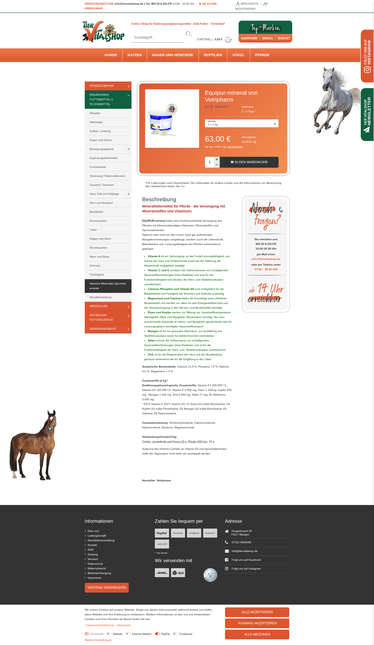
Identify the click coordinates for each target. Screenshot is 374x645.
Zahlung (93, 554)
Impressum (94, 577)
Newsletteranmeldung (101, 540)
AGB (90, 549)
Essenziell (97, 633)
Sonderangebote (103, 328)
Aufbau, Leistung (100, 131)
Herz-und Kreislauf (101, 202)
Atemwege (96, 122)
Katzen (135, 55)
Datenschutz (95, 563)
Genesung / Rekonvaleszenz (107, 175)
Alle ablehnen (257, 634)
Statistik (117, 633)
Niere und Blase (99, 256)
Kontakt (92, 545)
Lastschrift (162, 544)
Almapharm (249, 38)
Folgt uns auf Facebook (246, 559)
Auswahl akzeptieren (257, 623)
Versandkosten (235, 146)
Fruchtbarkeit (98, 166)
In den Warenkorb (251, 162)
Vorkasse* (210, 533)
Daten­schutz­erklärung (100, 625)
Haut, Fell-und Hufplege (104, 193)
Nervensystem (98, 247)
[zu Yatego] (210, 574)
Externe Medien (142, 633)
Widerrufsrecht (97, 568)
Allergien (95, 113)
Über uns (93, 530)
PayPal (165, 633)
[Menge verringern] (217, 165)
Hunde (111, 55)
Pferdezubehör (102, 85)
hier (182, 186)
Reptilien (213, 55)
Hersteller (98, 306)
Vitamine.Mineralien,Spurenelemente (108, 286)
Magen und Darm (100, 238)
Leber (93, 229)
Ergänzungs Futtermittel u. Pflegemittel (102, 99)
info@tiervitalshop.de (265, 258)
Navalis (267, 38)
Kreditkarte (194, 533)
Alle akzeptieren (257, 612)
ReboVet (284, 38)
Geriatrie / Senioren (102, 184)
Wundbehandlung (100, 297)
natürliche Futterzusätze (101, 317)
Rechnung (178, 533)
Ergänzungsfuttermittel (103, 157)
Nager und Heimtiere (172, 55)
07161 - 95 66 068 (266, 269)
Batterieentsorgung (99, 573)
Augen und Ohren (101, 140)
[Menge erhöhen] (217, 159)
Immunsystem (98, 220)
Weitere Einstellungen (98, 639)
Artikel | (209, 39)
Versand (93, 559)
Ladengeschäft (97, 535)
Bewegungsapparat (102, 149)
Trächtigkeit (97, 274)
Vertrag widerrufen (106, 587)
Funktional (185, 633)
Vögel (238, 55)
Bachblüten (96, 211)
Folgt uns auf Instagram (246, 568)
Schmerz (95, 265)
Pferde (262, 55)
